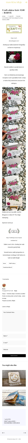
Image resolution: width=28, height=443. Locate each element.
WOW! (8, 19)
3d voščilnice (6, 18)
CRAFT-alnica (11, 18)
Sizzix (21, 18)
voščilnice (4, 19)
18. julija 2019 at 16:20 (7, 290)
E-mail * (5, 342)
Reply (15, 290)
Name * (5, 336)
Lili (12, 244)
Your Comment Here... (9, 312)
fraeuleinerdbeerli (7, 267)
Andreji (17, 244)
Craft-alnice (20, 255)
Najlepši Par (17, 18)
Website (5, 349)
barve (4, 263)
